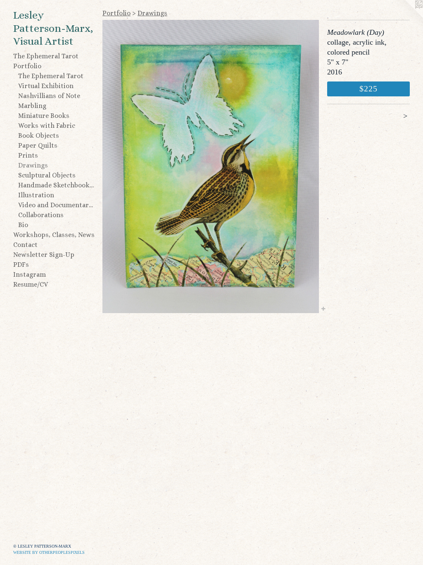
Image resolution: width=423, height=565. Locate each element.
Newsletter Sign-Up (43, 255)
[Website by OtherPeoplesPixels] (406, 16)
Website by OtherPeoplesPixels (49, 552)
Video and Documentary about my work (57, 205)
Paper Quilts (37, 145)
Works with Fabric (46, 125)
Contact (25, 245)
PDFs (21, 264)
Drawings (33, 165)
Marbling (32, 106)
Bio (23, 225)
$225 (368, 88)
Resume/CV (30, 284)
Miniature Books (43, 116)
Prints (28, 155)
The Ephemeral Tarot (45, 56)
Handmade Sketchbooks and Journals (57, 185)
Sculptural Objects (47, 175)
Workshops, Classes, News (54, 235)
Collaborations (41, 215)
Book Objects (38, 135)
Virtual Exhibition (46, 86)
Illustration (36, 195)
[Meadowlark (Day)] (210, 166)
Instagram (29, 274)
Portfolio (27, 66)
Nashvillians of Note (49, 96)
